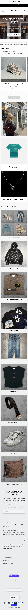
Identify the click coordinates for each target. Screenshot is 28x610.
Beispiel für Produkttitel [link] (14, 166)
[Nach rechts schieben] (17, 93)
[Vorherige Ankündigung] (2, 1)
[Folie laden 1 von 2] (13, 41)
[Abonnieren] (23, 512)
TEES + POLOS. (13, 330)
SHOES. (13, 453)
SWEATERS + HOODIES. (13, 299)
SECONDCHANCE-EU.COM (15, 607)
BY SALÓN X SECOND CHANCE (13, 199)
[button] (2, 10)
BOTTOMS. (13, 361)
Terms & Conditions (8, 563)
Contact (5, 554)
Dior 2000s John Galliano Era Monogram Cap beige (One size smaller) (13, 84)
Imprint (4, 570)
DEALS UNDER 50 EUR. (13, 484)
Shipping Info (6, 560)
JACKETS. (13, 268)
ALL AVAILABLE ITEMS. (13, 238)
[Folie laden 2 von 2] (15, 41)
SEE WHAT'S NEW (14, 34)
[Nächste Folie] (17, 40)
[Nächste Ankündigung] (25, 1)
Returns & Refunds (7, 557)
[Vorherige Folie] (10, 40)
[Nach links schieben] (10, 93)
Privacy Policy (6, 566)
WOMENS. (13, 391)
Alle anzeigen (14, 97)
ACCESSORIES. (13, 422)
